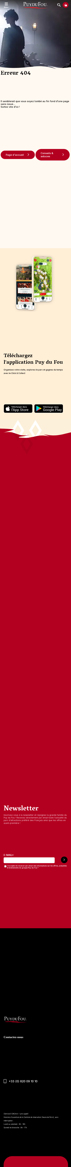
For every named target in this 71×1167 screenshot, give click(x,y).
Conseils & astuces (47, 155)
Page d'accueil (15, 154)
